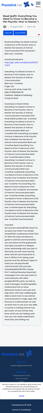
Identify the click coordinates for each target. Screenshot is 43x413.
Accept (21, 396)
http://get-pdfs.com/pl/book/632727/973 (21, 64)
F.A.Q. (21, 381)
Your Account (21, 378)
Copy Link (8, 33)
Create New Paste (21, 375)
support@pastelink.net (21, 365)
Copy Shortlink (20, 33)
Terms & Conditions (21, 409)
